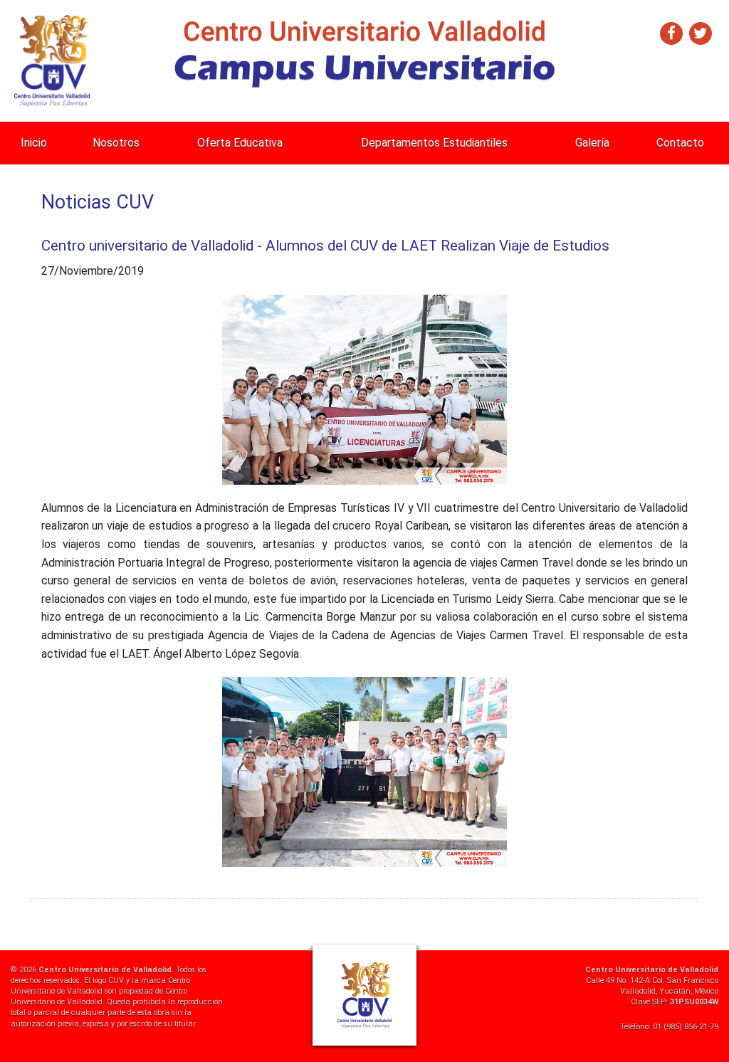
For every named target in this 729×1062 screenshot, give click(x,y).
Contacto (680, 142)
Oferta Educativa (240, 142)
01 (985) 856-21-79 (685, 1026)
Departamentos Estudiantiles (434, 142)
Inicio (34, 142)
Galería (592, 142)
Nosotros (116, 142)
